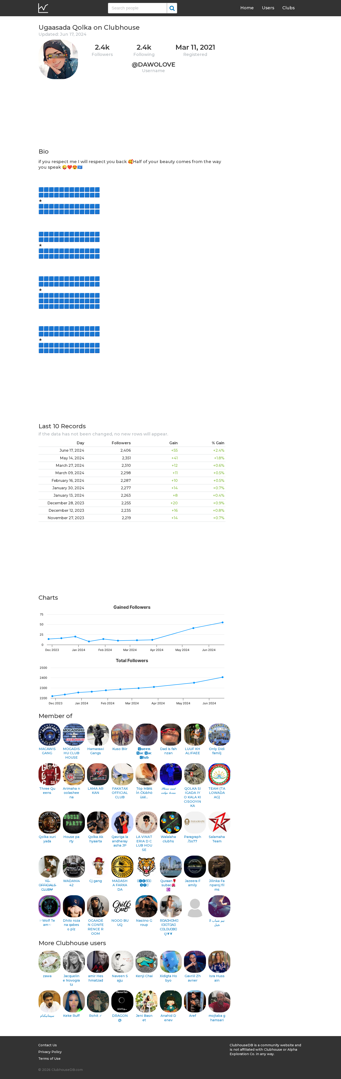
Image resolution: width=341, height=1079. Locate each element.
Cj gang (95, 881)
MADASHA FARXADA (120, 885)
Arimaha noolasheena (71, 792)
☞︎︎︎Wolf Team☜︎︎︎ (47, 922)
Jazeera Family (192, 883)
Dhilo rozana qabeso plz (71, 924)
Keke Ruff (71, 1016)
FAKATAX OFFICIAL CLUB (120, 792)
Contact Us (47, 1045)
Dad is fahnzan (168, 751)
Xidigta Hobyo (168, 978)
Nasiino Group (144, 922)
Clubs (288, 7)
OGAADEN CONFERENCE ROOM (96, 927)
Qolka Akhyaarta (95, 839)
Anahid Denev (168, 1018)
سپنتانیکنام (47, 1016)
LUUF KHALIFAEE (192, 751)
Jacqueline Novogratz (71, 980)
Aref (192, 1016)
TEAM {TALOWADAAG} (216, 792)
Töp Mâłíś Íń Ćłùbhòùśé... (144, 792)
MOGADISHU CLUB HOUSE (71, 753)
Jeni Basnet (144, 1018)
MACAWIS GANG (47, 751)
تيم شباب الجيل (217, 922)
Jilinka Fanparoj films (217, 885)
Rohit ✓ (95, 1016)
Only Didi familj (217, 751)
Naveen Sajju (120, 978)
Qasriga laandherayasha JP (120, 841)
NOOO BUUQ (120, 922)
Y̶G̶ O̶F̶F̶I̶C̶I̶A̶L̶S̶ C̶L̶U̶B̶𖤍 (47, 885)
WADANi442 (71, 883)
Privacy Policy (50, 1052)
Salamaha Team (217, 839)
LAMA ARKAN (95, 790)
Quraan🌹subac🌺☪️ (168, 885)
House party (71, 839)
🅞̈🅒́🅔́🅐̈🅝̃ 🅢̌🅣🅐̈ (144, 883)
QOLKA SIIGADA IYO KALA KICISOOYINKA (192, 797)
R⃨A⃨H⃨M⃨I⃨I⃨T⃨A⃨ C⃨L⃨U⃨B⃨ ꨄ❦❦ (168, 927)
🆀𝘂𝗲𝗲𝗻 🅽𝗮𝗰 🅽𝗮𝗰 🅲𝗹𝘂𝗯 (144, 753)
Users (268, 7)
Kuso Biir (119, 749)
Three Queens (47, 790)
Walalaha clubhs (168, 839)
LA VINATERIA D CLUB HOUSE (144, 843)
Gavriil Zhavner (193, 978)
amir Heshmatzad (95, 978)
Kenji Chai (144, 976)
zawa (47, 976)
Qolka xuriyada (47, 839)
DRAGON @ (120, 1018)
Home (247, 7)
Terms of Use (49, 1058)
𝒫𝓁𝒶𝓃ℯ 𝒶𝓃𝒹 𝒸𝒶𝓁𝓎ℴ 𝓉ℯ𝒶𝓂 (168, 790)
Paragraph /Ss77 (192, 839)
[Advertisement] (132, 115)
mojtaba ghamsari (217, 1018)
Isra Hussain (217, 978)
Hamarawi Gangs (95, 751)
